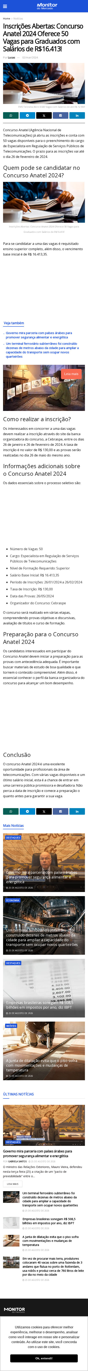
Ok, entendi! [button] (44, 1358)
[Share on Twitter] (44, 115)
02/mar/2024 (30, 57)
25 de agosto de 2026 (20, 887)
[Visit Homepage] (47, 6)
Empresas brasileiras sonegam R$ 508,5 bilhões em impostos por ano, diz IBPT (39, 1005)
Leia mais (14, 1183)
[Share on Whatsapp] (11, 115)
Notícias (18, 18)
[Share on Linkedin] (77, 115)
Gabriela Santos (17, 1161)
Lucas (11, 57)
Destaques (13, 837)
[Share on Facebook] (60, 115)
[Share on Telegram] (27, 115)
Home (6, 18)
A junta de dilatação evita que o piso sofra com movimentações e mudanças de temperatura (41, 1065)
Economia (12, 900)
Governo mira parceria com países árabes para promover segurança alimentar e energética (39, 335)
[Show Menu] (5, 6)
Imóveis (11, 1025)
